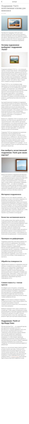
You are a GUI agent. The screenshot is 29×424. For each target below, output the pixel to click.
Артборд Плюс (15, 356)
